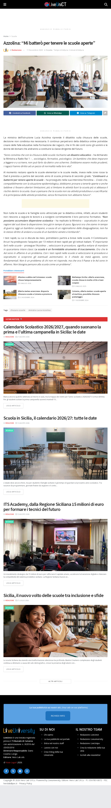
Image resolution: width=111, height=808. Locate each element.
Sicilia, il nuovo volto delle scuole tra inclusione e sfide (53, 595)
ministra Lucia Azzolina (40, 310)
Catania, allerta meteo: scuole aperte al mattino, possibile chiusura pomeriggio (89, 294)
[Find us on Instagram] (27, 771)
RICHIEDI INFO (58, 715)
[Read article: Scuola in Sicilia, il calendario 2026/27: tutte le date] (55, 454)
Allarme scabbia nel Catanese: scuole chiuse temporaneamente (35, 278)
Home (6, 36)
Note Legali (11, 762)
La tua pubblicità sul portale (57, 739)
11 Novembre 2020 (35, 50)
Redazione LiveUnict (89, 734)
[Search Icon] (106, 4)
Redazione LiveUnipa (90, 743)
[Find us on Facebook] (6, 771)
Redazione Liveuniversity (91, 739)
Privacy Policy (25, 783)
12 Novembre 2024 (26, 297)
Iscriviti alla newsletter (90, 755)
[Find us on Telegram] (20, 771)
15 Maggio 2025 (80, 286)
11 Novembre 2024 (81, 300)
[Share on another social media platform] (105, 113)
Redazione (17, 50)
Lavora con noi (51, 747)
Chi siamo (48, 734)
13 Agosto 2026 (23, 423)
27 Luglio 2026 (23, 600)
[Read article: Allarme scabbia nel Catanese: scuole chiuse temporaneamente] (9, 280)
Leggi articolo (14, 405)
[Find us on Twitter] (13, 771)
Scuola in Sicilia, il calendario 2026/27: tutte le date (50, 418)
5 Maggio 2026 (25, 283)
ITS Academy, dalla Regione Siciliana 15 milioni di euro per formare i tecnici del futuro (53, 506)
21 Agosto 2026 (23, 337)
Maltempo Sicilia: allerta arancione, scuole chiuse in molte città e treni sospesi (88, 280)
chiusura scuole (17, 310)
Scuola (14, 36)
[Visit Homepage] (55, 4)
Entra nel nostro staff (54, 743)
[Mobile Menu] (4, 4)
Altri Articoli (55, 681)
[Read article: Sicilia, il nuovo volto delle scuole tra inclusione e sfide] (55, 631)
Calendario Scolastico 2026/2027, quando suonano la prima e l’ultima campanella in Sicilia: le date (52, 329)
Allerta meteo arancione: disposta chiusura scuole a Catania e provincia (35, 292)
